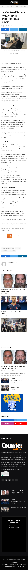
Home (3, 6)
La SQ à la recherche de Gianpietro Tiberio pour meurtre (17, 492)
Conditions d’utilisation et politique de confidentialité (14, 564)
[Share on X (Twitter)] (14, 29)
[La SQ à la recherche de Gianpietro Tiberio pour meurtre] (14, 281)
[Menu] (2, 2)
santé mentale (12, 250)
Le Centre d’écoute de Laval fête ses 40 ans (13, 334)
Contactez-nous (14, 562)
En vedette (4, 250)
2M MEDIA (22, 559)
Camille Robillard (10, 25)
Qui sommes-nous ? (21, 566)
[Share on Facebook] (5, 29)
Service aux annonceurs (10, 566)
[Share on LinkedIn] (23, 29)
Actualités (8, 6)
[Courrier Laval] (14, 2)
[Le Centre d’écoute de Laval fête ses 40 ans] (14, 325)
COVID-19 (18, 248)
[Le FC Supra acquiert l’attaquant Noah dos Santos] (14, 303)
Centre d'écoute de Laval (8, 248)
